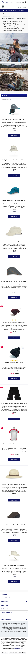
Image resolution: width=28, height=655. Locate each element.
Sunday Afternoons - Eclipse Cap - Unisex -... (14, 200)
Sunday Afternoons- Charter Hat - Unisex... (14, 565)
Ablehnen (4, 652)
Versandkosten (22, 623)
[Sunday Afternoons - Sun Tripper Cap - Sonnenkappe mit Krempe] (14, 231)
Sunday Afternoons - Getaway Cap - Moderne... (14, 281)
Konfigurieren (13, 652)
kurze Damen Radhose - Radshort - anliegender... (14, 403)
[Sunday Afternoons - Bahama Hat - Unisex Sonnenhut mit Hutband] (14, 474)
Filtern (5, 95)
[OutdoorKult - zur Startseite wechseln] (7, 2)
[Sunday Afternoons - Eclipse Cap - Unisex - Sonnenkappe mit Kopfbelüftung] (14, 190)
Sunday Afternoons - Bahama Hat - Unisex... (14, 484)
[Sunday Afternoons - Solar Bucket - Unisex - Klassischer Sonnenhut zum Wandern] (14, 150)
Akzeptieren (22, 652)
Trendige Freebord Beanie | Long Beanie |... (14, 322)
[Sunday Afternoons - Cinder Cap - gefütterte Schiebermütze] (14, 515)
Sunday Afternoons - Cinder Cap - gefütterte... (14, 524)
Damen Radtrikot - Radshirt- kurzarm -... (14, 443)
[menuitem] (3, 6)
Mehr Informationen (19, 648)
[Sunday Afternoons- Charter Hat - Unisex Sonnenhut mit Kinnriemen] (14, 555)
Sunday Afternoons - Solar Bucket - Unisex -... (14, 160)
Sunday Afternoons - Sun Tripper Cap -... (14, 241)
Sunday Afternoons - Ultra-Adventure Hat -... (14, 119)
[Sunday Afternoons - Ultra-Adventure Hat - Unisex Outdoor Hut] (14, 109)
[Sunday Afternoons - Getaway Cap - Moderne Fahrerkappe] (14, 272)
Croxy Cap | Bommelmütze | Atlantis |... (14, 362)
